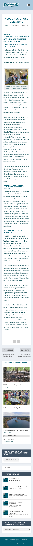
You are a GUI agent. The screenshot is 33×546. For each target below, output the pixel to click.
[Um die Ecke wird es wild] (5, 495)
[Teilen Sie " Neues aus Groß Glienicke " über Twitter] (18, 341)
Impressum (12, 544)
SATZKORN (19, 488)
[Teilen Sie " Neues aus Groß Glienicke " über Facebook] (14, 341)
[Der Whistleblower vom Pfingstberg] (5, 512)
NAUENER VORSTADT (22, 515)
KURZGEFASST (13, 506)
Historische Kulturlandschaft (18, 487)
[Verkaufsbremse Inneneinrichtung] (5, 480)
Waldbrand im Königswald (12, 385)
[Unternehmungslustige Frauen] (16, 397)
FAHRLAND (19, 505)
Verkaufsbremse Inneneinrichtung (14, 479)
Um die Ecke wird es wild (16, 494)
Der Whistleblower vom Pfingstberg (16, 512)
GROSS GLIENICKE (21, 25)
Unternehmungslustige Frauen (13, 408)
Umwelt (11, 497)
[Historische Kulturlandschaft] (5, 488)
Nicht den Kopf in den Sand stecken (15, 430)
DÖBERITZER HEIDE (21, 496)
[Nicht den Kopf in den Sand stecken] (16, 420)
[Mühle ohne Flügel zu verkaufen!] (5, 503)
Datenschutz (20, 544)
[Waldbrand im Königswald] (16, 374)
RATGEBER (19, 482)
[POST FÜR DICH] (16, 436)
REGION (11, 516)
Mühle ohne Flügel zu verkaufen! (16, 502)
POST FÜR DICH (8, 439)
